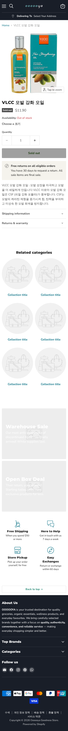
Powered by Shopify (34, 724)
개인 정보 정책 (22, 712)
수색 (7, 712)
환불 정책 (54, 712)
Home (5, 25)
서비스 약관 (34, 716)
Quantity (7, 132)
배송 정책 (39, 712)
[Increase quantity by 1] (35, 140)
